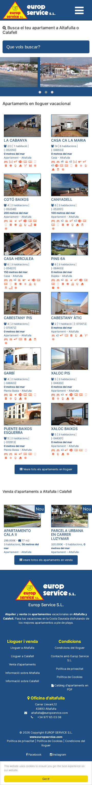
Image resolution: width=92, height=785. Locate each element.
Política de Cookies (70, 677)
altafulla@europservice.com (49, 713)
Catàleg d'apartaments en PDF (71, 688)
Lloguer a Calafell (22, 656)
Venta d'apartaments (22, 664)
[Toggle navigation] (79, 9)
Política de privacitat (69, 669)
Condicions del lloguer (70, 648)
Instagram (59, 754)
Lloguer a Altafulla (22, 648)
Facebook (34, 754)
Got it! (46, 779)
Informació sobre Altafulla (22, 673)
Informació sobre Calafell (22, 681)
